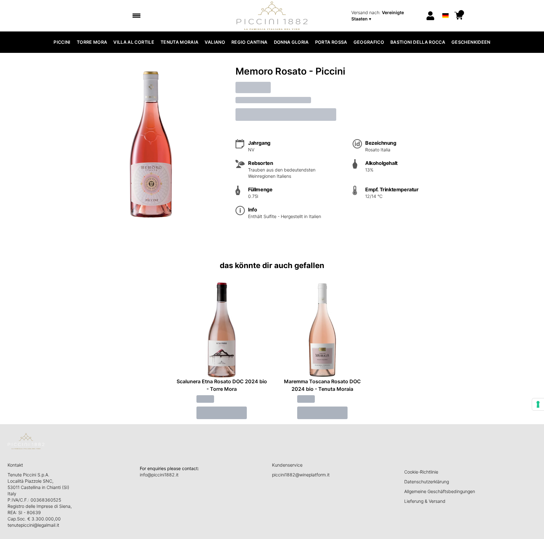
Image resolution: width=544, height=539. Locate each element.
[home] (272, 15)
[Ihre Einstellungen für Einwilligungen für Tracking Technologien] (538, 404)
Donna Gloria (291, 42)
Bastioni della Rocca (417, 42)
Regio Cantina (249, 42)
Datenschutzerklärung (426, 481)
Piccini (62, 42)
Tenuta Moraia (180, 42)
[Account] (430, 15)
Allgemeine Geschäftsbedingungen (439, 491)
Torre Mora (92, 42)
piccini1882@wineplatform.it (301, 474)
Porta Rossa (331, 42)
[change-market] (386, 15)
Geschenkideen (470, 42)
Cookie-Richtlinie (421, 471)
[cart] (458, 15)
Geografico (369, 42)
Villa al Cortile (133, 42)
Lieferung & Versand (424, 501)
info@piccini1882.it (159, 474)
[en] (445, 7)
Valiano (215, 42)
